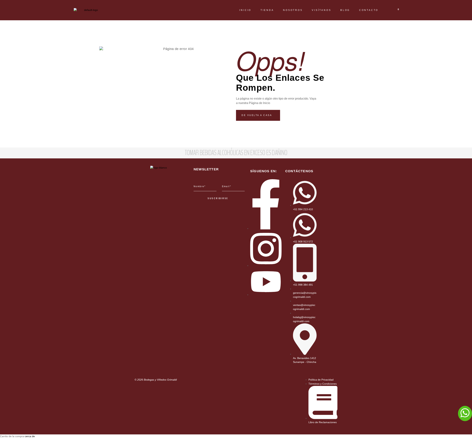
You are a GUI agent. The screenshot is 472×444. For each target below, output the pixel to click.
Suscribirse (218, 198)
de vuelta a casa (257, 115)
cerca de (30, 436)
